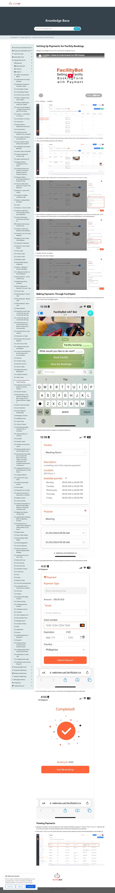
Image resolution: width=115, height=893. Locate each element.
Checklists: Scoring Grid (22, 243)
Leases (18, 205)
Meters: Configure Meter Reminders (23, 201)
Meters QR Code (20, 560)
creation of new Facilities (96, 138)
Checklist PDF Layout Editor (22, 478)
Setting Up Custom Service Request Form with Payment (23, 387)
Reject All (20, 886)
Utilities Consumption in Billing (22, 75)
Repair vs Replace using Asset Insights (22, 98)
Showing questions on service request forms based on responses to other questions (22, 325)
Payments (93, 827)
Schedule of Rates (21, 623)
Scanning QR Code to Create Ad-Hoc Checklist (23, 587)
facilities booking (56, 50)
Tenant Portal (20, 421)
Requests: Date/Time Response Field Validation (23, 229)
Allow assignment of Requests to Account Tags (23, 287)
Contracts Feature (21, 424)
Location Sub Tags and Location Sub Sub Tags (22, 319)
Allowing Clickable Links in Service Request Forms (23, 450)
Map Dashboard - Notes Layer (22, 304)
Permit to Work (20, 366)
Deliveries (19, 358)
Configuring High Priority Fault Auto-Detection (22, 650)
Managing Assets (20, 621)
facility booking (59, 297)
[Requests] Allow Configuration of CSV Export (21, 163)
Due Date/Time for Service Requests (23, 340)
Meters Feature (20, 580)
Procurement (19, 571)
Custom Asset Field (21, 343)
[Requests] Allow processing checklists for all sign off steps (23, 179)
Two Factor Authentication (23, 583)
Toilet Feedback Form (22, 615)
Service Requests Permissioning (21, 411)
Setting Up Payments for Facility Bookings (43, 37)
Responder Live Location (23, 490)
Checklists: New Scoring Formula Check (22, 225)
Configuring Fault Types (22, 659)
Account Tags (20, 291)
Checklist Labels (20, 441)
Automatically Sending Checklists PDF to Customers (22, 429)
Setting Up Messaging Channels (22, 597)
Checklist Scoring (21, 361)
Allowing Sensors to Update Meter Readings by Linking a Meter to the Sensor (23, 526)
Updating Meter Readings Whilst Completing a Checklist (23, 519)
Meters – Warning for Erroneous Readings (22, 268)
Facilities (18, 594)
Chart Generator (20, 129)
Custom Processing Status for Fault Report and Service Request (23, 353)
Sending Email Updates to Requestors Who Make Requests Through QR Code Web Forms (23, 506)
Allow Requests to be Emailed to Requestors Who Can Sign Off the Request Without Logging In (23, 398)
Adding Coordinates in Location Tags (22, 155)
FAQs (17, 626)
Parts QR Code (20, 563)
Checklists (19, 612)
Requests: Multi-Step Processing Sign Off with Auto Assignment (22, 212)
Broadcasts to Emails (22, 336)
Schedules (19, 438)
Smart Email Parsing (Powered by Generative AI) (22, 219)
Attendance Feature (21, 568)
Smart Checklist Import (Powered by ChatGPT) (22, 142)
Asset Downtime (20, 408)
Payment (72, 50)
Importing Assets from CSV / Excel (22, 556)
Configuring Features (21, 609)
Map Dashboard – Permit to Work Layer (23, 277)
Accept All (30, 886)
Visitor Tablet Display (22, 535)
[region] (20, 881)
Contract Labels (20, 253)
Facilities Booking (48, 831)
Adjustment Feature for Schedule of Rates (22, 85)
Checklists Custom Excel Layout (22, 445)
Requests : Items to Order (23, 208)
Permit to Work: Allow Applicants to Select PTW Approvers (23, 185)
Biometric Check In (21, 364)
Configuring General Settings (21, 605)
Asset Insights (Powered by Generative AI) (23, 138)
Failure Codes (20, 377)
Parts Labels (19, 251)
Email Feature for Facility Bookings (23, 80)
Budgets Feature (21, 498)
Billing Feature (20, 532)
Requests (18, 640)
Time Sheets (19, 121)
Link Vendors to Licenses (23, 119)
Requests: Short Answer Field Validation (22, 239)
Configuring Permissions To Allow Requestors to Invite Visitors (23, 470)
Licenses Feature (21, 501)
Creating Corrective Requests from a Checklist (23, 133)
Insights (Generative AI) (22, 159)
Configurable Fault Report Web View (23, 147)
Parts (17, 574)
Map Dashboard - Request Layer (23, 299)
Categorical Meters (21, 475)
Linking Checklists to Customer (21, 434)
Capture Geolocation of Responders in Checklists (23, 494)
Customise (10, 886)
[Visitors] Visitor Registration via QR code (23, 125)
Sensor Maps (19, 487)
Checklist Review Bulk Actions (22, 483)
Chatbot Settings (21, 601)
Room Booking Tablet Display (22, 539)
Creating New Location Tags (22, 655)
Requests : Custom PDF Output (22, 191)
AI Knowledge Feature (22, 92)
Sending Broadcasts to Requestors (22, 636)
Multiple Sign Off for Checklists (21, 282)
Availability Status (21, 418)
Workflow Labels (20, 259)
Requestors (54, 691)
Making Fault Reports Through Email (22, 513)
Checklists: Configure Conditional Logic (22, 196)
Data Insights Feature (22, 89)
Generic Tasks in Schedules (23, 151)
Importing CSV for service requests (23, 332)
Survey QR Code (20, 566)
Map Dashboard (20, 308)
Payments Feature (21, 391)
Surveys (18, 632)
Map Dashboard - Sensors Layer (23, 295)
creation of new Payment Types (78, 177)
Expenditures (19, 629)
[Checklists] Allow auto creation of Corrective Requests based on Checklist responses (22, 171)
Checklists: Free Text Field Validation (23, 234)
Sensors (18, 577)
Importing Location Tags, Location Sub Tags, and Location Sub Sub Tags (23, 313)
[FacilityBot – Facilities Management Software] (17, 3)
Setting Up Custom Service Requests (23, 663)
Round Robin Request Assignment (22, 263)
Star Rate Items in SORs (22, 95)
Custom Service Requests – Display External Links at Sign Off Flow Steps (23, 109)
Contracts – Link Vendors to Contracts (23, 115)
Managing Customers (22, 415)
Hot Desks (19, 591)
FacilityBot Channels (21, 374)
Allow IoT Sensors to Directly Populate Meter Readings (22, 550)
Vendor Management (22, 543)
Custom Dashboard (21, 545)
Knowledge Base (15, 37)
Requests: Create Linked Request (23, 247)
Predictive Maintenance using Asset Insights (22, 103)
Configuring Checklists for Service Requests (23, 273)
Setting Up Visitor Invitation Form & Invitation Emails (21, 644)
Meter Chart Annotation (22, 405)
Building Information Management (21, 370)
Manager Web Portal (25, 37)
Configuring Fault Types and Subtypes (22, 347)
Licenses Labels (20, 256)
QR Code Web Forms (21, 618)
